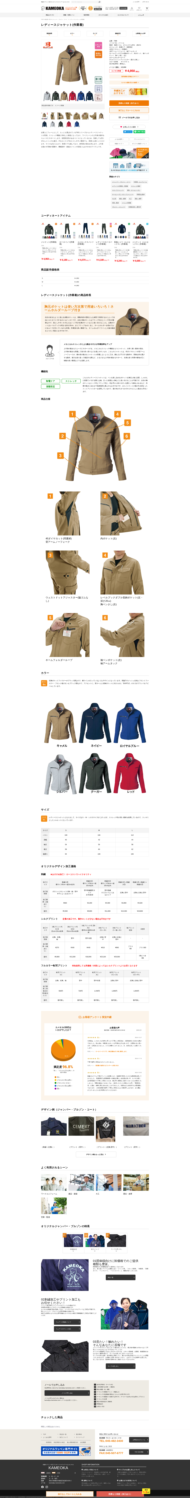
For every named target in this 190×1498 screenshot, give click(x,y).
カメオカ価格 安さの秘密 (129, 82)
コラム (140, 15)
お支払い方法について (91, 1469)
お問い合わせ (145, 1)
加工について (64, 1437)
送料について (88, 1480)
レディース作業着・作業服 (120, 186)
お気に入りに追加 (129, 127)
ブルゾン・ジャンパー (118, 207)
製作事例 (79, 1434)
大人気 (114, 198)
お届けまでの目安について (128, 1480)
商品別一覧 (47, 19)
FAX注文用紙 (123, 8)
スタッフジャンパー (118, 190)
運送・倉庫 (138, 198)
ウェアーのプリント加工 (63, 1329)
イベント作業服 (126, 203)
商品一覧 (110, 1277)
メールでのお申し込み (131, 118)
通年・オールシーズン (133, 190)
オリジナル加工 (103, 15)
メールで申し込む (67, 1393)
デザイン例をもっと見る (95, 1154)
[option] (73, 75)
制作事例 (86, 15)
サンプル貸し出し (113, 1366)
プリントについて (139, 139)
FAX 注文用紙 (139, 1452)
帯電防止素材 (141, 194)
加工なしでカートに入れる (70, 1494)
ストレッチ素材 (135, 186)
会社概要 (83, 1442)
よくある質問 (136, 1)
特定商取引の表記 (59, 1442)
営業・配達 (115, 203)
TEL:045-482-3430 (111, 1440)
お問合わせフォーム (139, 1440)
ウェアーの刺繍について (63, 1322)
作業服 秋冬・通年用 (134, 207)
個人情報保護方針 (72, 1442)
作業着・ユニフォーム (140, 182)
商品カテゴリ (50, 15)
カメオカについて (123, 15)
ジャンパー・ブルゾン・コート (59, 19)
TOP (42, 19)
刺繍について (118, 143)
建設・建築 (122, 198)
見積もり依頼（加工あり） (129, 103)
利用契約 (49, 1442)
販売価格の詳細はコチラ (129, 76)
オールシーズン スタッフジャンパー (122, 194)
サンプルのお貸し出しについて (129, 1469)
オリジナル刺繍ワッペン (138, 143)
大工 (130, 198)
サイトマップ (80, 1437)
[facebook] (42, 1487)
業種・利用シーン (69, 15)
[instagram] (46, 1487)
